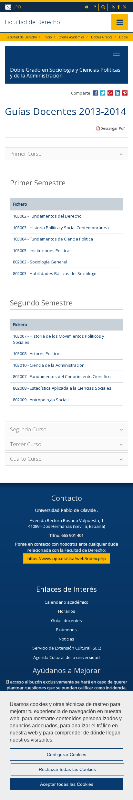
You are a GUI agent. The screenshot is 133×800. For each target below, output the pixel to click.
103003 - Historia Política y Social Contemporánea (61, 228)
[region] (66, 745)
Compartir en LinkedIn (117, 93)
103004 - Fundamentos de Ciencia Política (53, 239)
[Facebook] (119, 7)
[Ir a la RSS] (113, 7)
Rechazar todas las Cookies (67, 769)
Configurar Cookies (66, 754)
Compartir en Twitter (102, 93)
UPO (16, 7)
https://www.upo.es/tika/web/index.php (66, 558)
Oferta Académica (71, 37)
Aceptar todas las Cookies (66, 784)
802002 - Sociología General (40, 262)
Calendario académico (66, 602)
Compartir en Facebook (95, 93)
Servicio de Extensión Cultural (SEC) (66, 648)
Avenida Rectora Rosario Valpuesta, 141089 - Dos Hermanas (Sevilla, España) (66, 523)
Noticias (66, 639)
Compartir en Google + (110, 93)
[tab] (66, 154)
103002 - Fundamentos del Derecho (47, 216)
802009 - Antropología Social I (41, 400)
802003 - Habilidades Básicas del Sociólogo (55, 273)
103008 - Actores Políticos (37, 353)
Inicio (48, 37)
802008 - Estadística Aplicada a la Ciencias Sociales (62, 388)
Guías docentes (66, 620)
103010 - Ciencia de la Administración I (50, 365)
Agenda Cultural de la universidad (66, 657)
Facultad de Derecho (32, 22)
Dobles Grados (101, 37)
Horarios (66, 611)
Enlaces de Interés (66, 589)
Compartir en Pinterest (125, 93)
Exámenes (66, 629)
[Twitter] (125, 7)
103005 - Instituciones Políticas (42, 250)
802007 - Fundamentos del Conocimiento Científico (62, 376)
